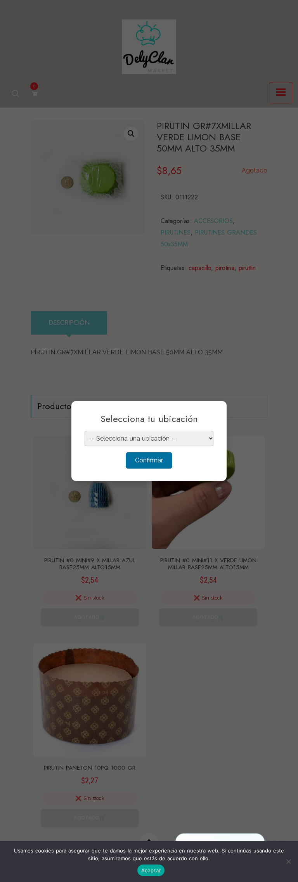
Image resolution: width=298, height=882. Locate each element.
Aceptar (151, 870)
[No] (288, 861)
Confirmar (149, 460)
